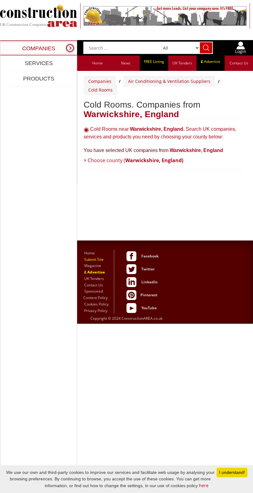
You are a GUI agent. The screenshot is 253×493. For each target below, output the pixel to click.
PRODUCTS (38, 79)
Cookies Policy (96, 304)
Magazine (92, 265)
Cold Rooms (100, 90)
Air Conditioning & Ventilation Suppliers (169, 81)
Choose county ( (135, 160)
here (204, 485)
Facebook (150, 256)
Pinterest (148, 295)
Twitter (148, 269)
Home (97, 63)
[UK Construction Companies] (38, 15)
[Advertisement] (38, 289)
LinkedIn (149, 282)
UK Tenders (182, 63)
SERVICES (39, 63)
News (126, 63)
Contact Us (239, 63)
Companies (99, 81)
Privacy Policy (95, 310)
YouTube (149, 307)
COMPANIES (38, 48)
